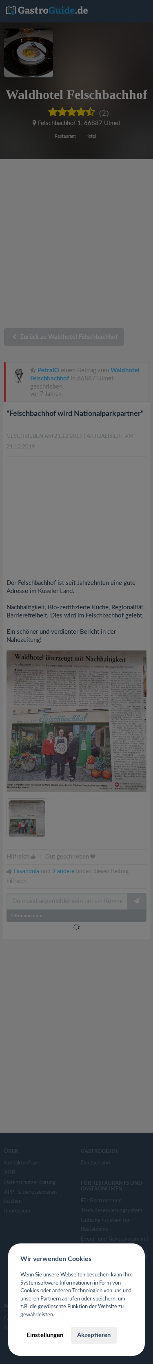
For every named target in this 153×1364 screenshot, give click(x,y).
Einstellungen (45, 1335)
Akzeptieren (94, 1335)
